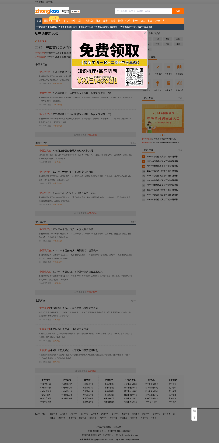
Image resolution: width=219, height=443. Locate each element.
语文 (98, 20)
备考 (65, 20)
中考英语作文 (146, 27)
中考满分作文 (135, 27)
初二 (142, 20)
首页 (38, 20)
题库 (80, 20)
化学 (127, 20)
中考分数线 (52, 27)
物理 (120, 20)
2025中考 (160, 20)
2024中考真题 (124, 27)
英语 (113, 20)
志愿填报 (105, 27)
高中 (73, 20)
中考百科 (68, 27)
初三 (150, 20)
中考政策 (89, 27)
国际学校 (48, 20)
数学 (105, 20)
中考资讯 (82, 27)
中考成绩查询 (41, 27)
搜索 (178, 11)
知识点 (89, 20)
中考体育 (97, 27)
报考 (58, 20)
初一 (135, 20)
